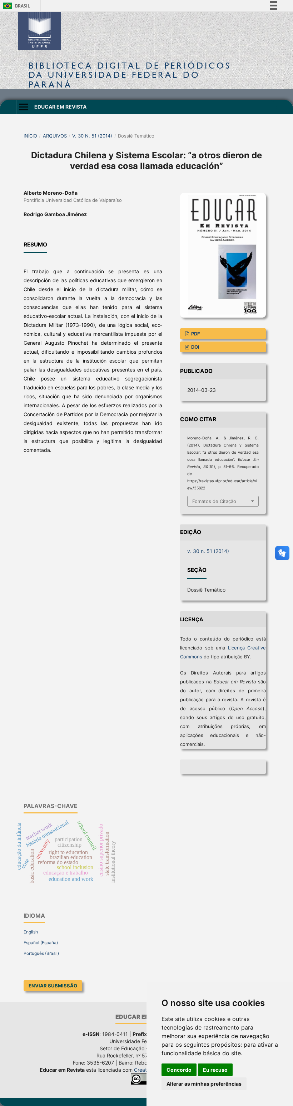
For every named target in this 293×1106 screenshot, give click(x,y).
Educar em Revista (60, 107)
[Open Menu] (23, 107)
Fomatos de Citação (214, 501)
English (31, 932)
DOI (194, 347)
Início (30, 136)
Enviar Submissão (53, 985)
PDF (195, 334)
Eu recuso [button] (215, 1070)
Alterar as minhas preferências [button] (204, 1084)
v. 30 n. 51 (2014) (92, 136)
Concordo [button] (179, 1070)
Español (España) (41, 942)
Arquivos (55, 136)
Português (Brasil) (41, 953)
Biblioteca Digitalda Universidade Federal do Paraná (130, 75)
